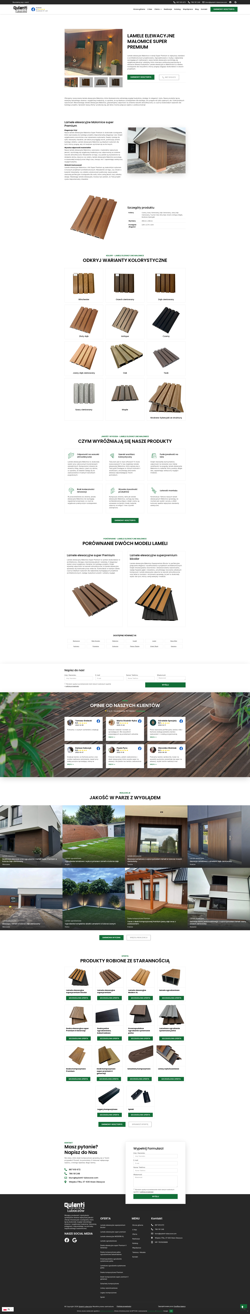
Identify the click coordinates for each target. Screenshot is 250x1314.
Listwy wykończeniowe (108, 1288)
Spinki (102, 1297)
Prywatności (151, 1311)
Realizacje (168, 9)
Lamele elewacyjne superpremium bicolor (112, 1226)
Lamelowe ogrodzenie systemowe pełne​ (113, 1267)
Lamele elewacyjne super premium (113, 1232)
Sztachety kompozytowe (109, 1284)
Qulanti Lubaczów (85, 1306)
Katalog (177, 9)
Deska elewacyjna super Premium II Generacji (113, 1246)
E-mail (97, 675)
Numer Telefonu (132, 675)
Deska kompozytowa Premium (111, 1272)
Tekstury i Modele (139, 1252)
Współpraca (188, 9)
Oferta (157, 9)
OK (171, 1311)
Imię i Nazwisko (70, 675)
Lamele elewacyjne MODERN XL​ (112, 1236)
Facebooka (140, 711)
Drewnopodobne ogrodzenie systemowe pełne (111, 1260)
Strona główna (139, 9)
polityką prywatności (72, 686)
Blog (197, 9)
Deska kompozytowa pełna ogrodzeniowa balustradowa (110, 1253)
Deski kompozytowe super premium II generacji (114, 1278)
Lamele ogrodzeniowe (108, 1241)
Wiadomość (161, 675)
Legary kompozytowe (108, 1293)
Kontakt (204, 9)
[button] (67, 52)
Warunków (159, 1311)
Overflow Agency (180, 1306)
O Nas (149, 9)
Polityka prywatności (124, 1306)
